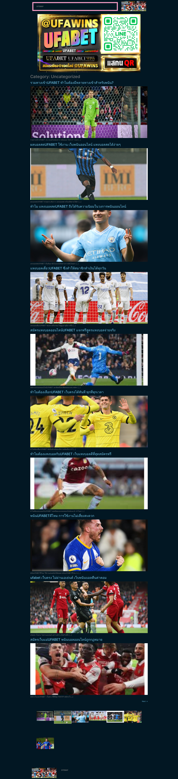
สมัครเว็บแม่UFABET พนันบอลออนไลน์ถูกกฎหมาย (66, 640)
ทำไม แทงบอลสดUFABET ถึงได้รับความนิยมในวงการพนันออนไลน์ (78, 206)
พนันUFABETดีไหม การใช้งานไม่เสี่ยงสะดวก (62, 516)
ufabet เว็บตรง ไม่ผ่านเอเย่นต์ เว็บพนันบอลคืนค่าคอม (68, 578)
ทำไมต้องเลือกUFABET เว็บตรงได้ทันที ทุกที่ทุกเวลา (67, 392)
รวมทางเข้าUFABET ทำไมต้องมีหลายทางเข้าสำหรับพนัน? (72, 83)
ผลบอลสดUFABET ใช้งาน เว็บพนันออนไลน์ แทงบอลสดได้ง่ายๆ (75, 145)
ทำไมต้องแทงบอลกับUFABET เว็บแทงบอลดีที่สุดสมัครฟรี (70, 454)
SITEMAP (39, 6)
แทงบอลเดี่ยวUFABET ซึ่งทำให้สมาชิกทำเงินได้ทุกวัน (68, 268)
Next (145, 701)
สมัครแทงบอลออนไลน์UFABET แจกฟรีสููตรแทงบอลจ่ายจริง (72, 330)
